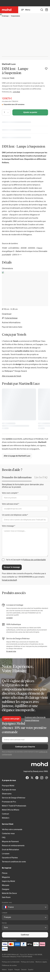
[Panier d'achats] (46, 9)
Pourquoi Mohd (8, 785)
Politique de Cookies (27, 962)
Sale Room (6, 897)
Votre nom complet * (10, 493)
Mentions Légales (41, 962)
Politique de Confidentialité (10, 962)
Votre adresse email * (10, 504)
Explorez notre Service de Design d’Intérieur (35, 719)
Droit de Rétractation (10, 849)
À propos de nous (9, 789)
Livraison (9, 618)
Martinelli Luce (9, 64)
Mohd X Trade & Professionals (14, 805)
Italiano (4, 969)
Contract (5, 813)
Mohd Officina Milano (10, 809)
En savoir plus (11, 651)
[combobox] (4, 907)
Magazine (6, 877)
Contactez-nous (8, 833)
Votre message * (8, 526)
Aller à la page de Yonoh (11, 376)
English (10, 969)
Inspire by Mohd (8, 881)
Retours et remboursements (13, 845)
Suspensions (15, 16)
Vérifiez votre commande (12, 829)
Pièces (4, 873)
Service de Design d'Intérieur (13, 797)
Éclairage (5, 16)
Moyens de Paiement (10, 841)
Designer (5, 889)
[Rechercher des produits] (41, 9)
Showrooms (6, 793)
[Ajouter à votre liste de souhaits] (46, 69)
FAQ (3, 837)
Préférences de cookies (9, 965)
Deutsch (24, 969)
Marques (5, 885)
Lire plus (16, 91)
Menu (27, 9)
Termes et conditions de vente (14, 861)
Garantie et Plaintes (10, 857)
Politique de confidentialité (34, 559)
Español (30, 969)
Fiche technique (11, 318)
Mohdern (5, 818)
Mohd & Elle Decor (9, 893)
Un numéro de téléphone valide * (15, 515)
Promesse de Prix (9, 801)
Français (17, 969)
